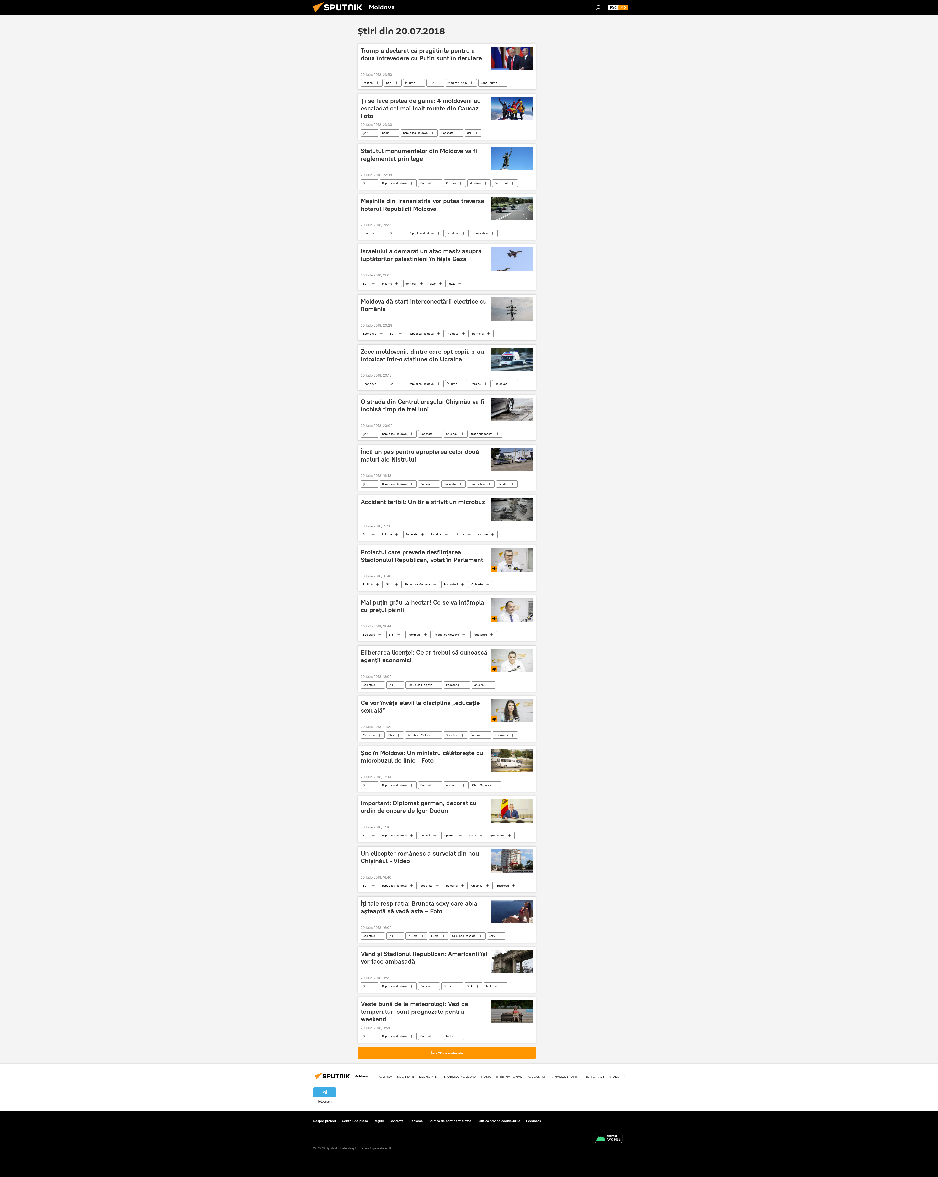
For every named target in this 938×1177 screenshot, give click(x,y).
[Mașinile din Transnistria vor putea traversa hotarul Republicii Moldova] (512, 208)
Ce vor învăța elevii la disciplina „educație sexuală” (420, 706)
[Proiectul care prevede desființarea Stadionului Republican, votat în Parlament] (512, 560)
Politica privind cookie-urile (498, 1121)
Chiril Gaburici (481, 785)
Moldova (475, 183)
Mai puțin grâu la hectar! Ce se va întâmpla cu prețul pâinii (422, 606)
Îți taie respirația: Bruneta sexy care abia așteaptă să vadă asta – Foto (419, 907)
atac (433, 283)
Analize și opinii (566, 1076)
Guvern (448, 986)
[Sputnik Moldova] (339, 13)
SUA (431, 83)
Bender (503, 484)
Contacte (397, 1121)
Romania (452, 885)
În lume (410, 83)
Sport (385, 133)
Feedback (533, 1121)
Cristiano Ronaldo (464, 936)
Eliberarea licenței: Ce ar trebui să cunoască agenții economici (424, 656)
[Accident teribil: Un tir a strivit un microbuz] (512, 509)
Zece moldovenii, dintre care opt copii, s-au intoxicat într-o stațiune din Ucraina (422, 355)
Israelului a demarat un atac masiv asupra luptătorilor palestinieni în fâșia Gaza (421, 255)
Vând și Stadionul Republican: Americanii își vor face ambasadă (424, 957)
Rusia (486, 1076)
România (478, 333)
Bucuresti (502, 885)
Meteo (450, 1036)
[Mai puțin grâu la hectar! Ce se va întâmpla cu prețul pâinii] (512, 610)
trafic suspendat (481, 434)
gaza (452, 283)
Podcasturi (451, 584)
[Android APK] (608, 1138)
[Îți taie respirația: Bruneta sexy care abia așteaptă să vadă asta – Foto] (512, 911)
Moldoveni (501, 383)
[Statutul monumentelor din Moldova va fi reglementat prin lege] (512, 158)
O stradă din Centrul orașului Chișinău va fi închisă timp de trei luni (422, 405)
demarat (410, 283)
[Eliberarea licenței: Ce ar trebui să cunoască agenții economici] (512, 660)
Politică (368, 83)
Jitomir (459, 534)
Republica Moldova (415, 133)
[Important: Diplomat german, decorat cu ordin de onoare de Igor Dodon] (512, 810)
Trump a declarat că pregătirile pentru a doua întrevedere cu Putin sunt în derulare (421, 54)
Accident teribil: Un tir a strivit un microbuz (423, 502)
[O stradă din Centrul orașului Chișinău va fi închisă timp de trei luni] (512, 409)
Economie (369, 233)
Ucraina (476, 383)
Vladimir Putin (457, 83)
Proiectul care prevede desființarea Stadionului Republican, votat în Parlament (422, 556)
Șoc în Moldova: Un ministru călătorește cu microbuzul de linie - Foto (422, 756)
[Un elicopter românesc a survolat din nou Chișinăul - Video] (512, 861)
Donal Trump (488, 83)
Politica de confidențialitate (449, 1121)
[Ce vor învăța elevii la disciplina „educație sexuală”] (512, 710)
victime (483, 534)
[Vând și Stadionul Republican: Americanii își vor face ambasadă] (512, 961)
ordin (472, 835)
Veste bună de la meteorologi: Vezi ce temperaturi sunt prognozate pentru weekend (414, 1011)
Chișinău (477, 584)
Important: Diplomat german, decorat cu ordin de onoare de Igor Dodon (419, 806)
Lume (434, 936)
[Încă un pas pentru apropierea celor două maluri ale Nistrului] (512, 459)
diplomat (449, 835)
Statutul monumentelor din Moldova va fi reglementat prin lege (419, 154)
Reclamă (416, 1121)
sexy (492, 936)
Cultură (451, 183)
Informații (414, 634)
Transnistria (480, 233)
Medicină (369, 735)
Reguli (379, 1121)
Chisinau (452, 434)
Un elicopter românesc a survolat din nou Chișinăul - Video (420, 857)
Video (614, 1076)
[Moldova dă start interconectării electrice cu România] (512, 309)
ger (469, 133)
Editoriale (594, 1076)
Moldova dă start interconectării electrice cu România (424, 305)
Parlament (501, 183)
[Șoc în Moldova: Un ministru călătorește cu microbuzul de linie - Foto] (512, 760)
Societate (447, 133)
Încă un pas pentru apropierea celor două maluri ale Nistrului (420, 455)
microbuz (452, 785)
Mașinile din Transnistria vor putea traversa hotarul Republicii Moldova (422, 204)
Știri (389, 83)
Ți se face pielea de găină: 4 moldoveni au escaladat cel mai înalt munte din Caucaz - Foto (422, 108)
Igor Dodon (497, 835)
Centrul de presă (355, 1121)
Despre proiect (324, 1121)
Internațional (509, 1076)
